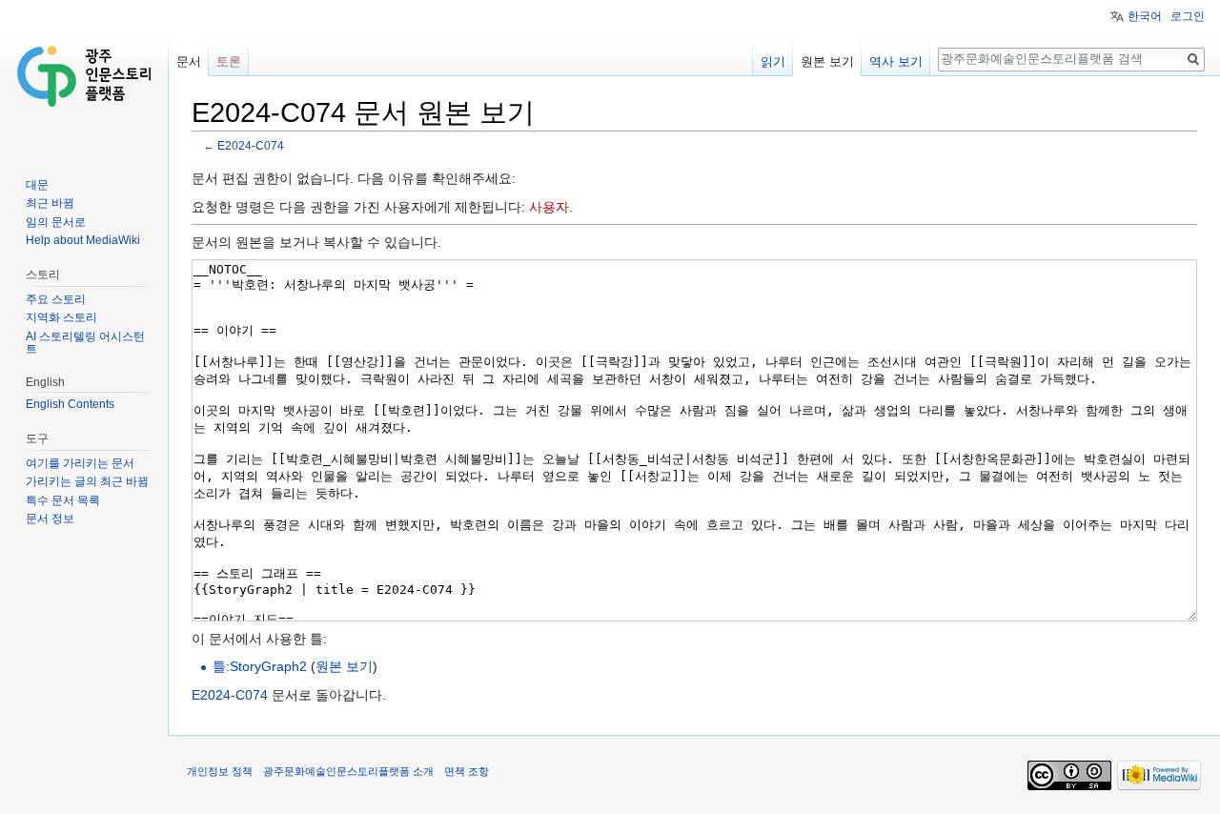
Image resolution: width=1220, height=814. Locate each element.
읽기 (773, 61)
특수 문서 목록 (63, 500)
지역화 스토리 (61, 317)
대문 (37, 185)
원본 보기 (344, 666)
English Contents (70, 404)
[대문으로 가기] (84, 76)
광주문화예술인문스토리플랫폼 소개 (348, 771)
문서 (188, 61)
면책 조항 (466, 771)
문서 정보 (50, 518)
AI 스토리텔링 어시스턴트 (85, 343)
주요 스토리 (56, 299)
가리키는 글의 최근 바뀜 (87, 481)
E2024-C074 (250, 145)
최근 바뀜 (50, 203)
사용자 (549, 206)
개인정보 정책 (220, 771)
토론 (228, 61)
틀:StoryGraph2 (260, 666)
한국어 (1145, 16)
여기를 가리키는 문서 (80, 463)
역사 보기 (896, 61)
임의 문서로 (56, 222)
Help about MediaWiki (83, 240)
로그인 (1187, 16)
